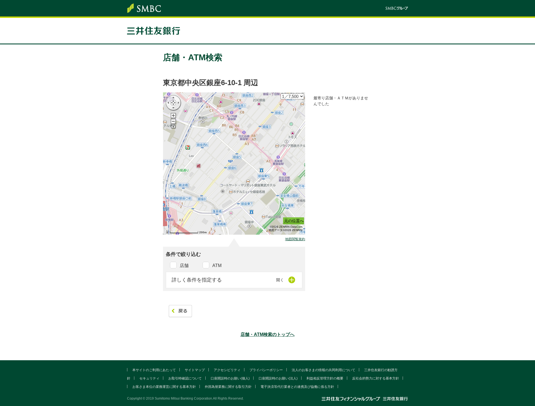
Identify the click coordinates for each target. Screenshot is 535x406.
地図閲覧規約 (295, 239)
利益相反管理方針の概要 (325, 378)
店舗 (184, 265)
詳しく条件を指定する (197, 280)
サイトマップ (195, 370)
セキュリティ (149, 378)
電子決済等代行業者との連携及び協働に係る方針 (297, 387)
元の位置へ (294, 220)
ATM (217, 265)
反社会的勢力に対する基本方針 (375, 378)
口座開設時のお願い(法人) (278, 378)
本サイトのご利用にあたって (154, 370)
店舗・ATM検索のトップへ (267, 334)
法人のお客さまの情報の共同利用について (323, 370)
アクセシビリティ (227, 370)
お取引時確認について (185, 378)
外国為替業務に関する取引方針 (228, 387)
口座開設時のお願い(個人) (230, 378)
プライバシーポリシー (266, 370)
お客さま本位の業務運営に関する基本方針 (164, 387)
